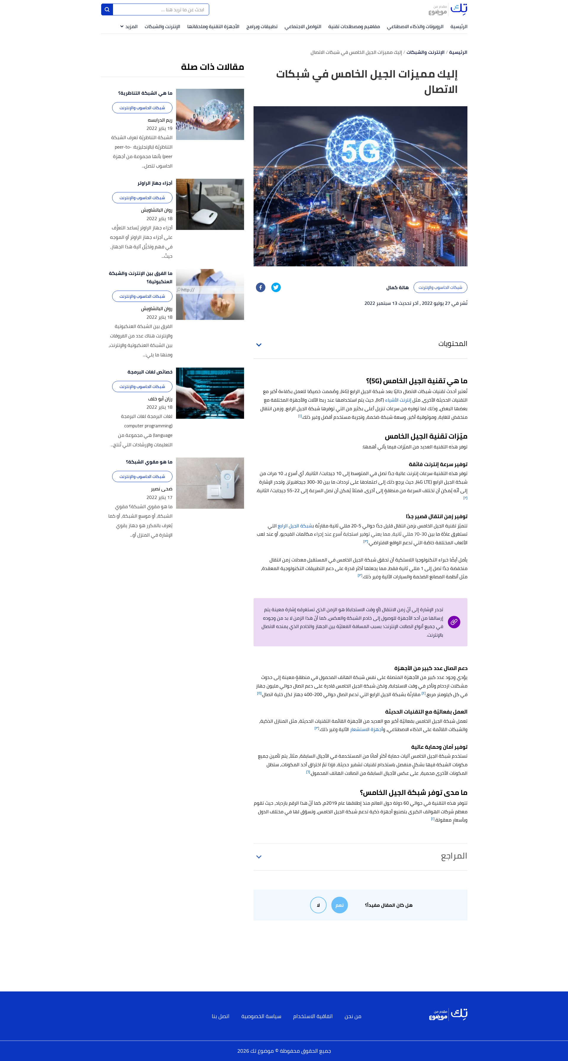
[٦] (308, 771)
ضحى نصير (161, 488)
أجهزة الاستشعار (366, 729)
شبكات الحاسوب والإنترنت (440, 287)
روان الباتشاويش (156, 210)
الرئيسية (459, 26)
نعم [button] (339, 905)
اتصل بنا (221, 1016)
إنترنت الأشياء (398, 399)
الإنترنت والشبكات (162, 26)
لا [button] (318, 905)
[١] (300, 415)
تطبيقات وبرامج (261, 26)
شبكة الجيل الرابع (295, 525)
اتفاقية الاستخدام (313, 1016)
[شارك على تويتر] (276, 287)
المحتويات (452, 343)
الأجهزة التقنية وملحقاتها (213, 26)
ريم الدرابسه (160, 120)
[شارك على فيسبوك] (260, 287)
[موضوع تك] (448, 9)
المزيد (131, 26)
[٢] (465, 497)
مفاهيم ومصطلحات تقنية (354, 26)
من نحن (353, 1016)
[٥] (259, 693)
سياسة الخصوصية (261, 1016)
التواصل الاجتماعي (303, 26)
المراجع (454, 855)
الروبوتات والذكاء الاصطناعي (415, 26)
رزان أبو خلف (160, 399)
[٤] (424, 693)
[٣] (365, 541)
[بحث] (107, 9)
